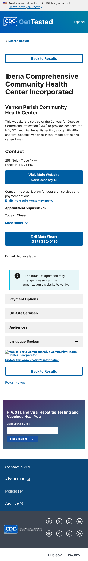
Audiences (18, 327)
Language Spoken (24, 341)
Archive (12, 503)
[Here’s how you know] (44, 5)
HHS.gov (55, 555)
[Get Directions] (44, 353)
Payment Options (23, 299)
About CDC (15, 479)
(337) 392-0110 (44, 238)
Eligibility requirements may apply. (29, 200)
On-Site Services (23, 313)
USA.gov (73, 555)
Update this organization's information (32, 360)
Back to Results (44, 58)
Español (79, 22)
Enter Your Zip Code (18, 424)
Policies (12, 491)
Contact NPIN (17, 467)
